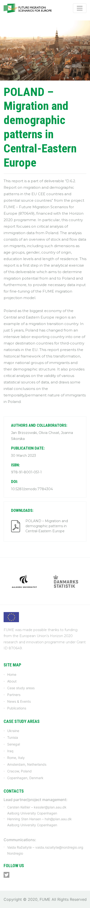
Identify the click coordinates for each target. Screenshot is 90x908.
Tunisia (12, 737)
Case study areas (21, 688)
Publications (16, 708)
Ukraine (13, 731)
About (12, 681)
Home (11, 674)
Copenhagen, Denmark (25, 778)
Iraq (10, 751)
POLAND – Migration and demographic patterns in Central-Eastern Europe (46, 526)
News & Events (19, 701)
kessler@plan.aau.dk (50, 807)
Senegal (13, 744)
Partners (13, 695)
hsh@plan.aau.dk (58, 819)
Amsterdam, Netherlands (26, 764)
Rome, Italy (16, 758)
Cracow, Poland (19, 771)
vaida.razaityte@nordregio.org (59, 847)
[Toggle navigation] (79, 8)
